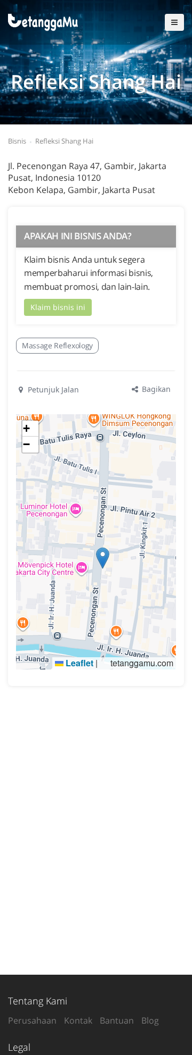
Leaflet (78, 663)
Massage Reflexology (57, 345)
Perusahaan (32, 1020)
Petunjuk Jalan (52, 389)
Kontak (78, 1020)
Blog (150, 1020)
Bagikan (155, 389)
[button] (102, 558)
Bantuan (117, 1020)
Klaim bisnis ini (57, 307)
